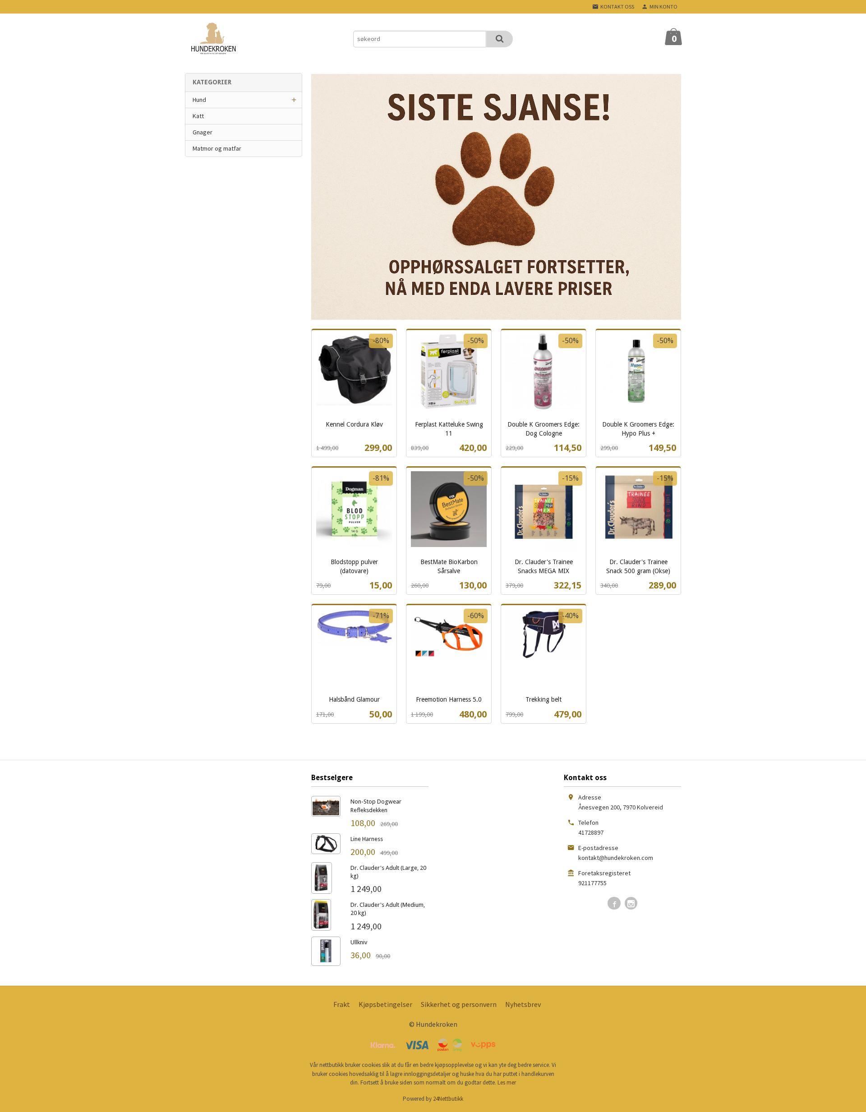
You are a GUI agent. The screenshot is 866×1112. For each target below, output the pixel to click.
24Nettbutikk (448, 1099)
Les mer (506, 1082)
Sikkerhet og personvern (459, 1004)
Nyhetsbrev (523, 1004)
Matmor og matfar (217, 148)
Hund (199, 100)
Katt (198, 116)
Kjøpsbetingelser (385, 1004)
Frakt (341, 1004)
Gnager (202, 132)
